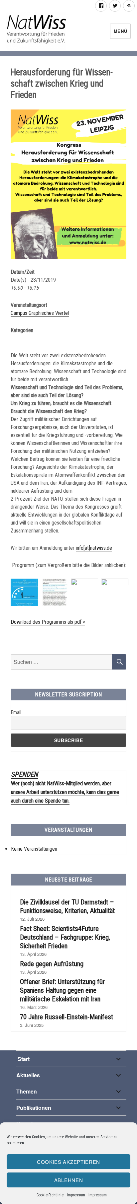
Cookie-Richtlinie (50, 1195)
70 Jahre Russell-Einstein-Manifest (66, 1017)
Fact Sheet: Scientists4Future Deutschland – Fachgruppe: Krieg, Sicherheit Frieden (65, 937)
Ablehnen (68, 1179)
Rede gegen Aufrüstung (51, 964)
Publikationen (33, 1107)
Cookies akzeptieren (68, 1161)
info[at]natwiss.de (94, 548)
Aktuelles (28, 1075)
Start (23, 1059)
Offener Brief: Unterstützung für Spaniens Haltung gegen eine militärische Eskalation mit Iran (62, 990)
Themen (26, 1091)
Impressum (76, 1195)
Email (16, 712)
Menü (120, 31)
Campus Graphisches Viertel (40, 313)
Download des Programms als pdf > (48, 622)
